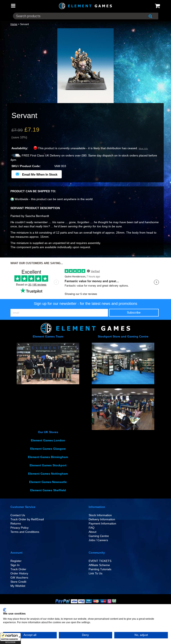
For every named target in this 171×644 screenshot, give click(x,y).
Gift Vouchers (19, 577)
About (92, 531)
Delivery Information (102, 519)
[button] (10, 638)
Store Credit (18, 581)
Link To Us (95, 573)
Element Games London (48, 440)
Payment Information (102, 523)
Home (13, 24)
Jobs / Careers (98, 540)
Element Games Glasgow (48, 448)
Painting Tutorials (100, 569)
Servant (24, 24)
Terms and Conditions (24, 531)
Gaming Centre (99, 536)
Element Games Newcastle (48, 482)
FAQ (91, 527)
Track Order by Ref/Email (27, 519)
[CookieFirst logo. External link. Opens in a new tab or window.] (4, 610)
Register (15, 561)
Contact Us (17, 515)
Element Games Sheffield (48, 490)
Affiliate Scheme (99, 565)
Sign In (15, 565)
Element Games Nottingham (48, 473)
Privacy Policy (19, 527)
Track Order (18, 569)
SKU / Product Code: (26, 166)
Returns (15, 523)
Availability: (19, 148)
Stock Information (100, 515)
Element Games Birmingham (48, 457)
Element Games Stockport (48, 465)
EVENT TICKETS (100, 561)
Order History (19, 573)
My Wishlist (17, 585)
